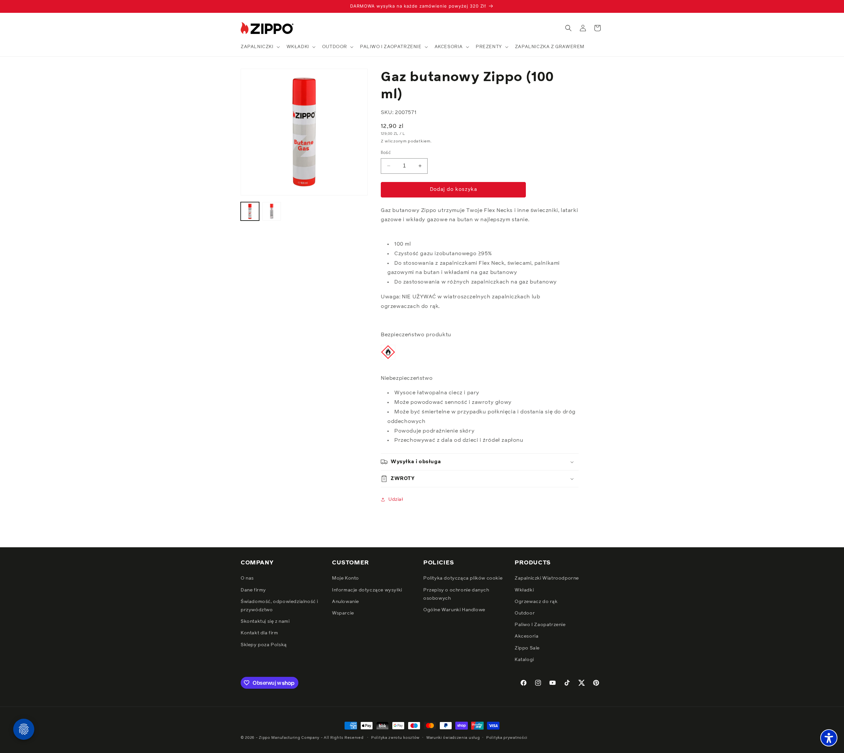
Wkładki (524, 590)
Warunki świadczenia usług (453, 737)
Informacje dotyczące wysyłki (367, 590)
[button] (260, 47)
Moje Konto (345, 578)
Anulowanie (345, 601)
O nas (247, 578)
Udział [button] (395, 499)
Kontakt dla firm (259, 633)
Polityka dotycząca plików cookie (462, 578)
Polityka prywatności (507, 737)
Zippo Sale (527, 648)
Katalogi (524, 659)
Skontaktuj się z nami (265, 621)
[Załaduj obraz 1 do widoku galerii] (250, 211)
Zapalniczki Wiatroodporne (547, 578)
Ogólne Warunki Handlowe (454, 610)
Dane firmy (253, 590)
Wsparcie (343, 613)
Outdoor (525, 613)
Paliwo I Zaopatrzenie (540, 624)
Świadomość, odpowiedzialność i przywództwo (279, 605)
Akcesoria (526, 636)
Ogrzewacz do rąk (536, 601)
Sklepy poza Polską (264, 645)
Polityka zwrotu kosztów (395, 737)
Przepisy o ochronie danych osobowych (456, 594)
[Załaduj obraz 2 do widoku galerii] (271, 211)
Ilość (386, 153)
